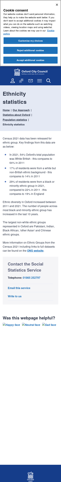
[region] (30, 33)
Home (6, 110)
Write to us (15, 296)
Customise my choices (30, 40)
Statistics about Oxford (16, 115)
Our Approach (21, 110)
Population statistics (15, 120)
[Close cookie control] (57, 4)
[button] (11, 325)
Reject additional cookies (30, 50)
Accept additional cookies (30, 60)
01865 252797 (31, 278)
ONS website (35, 250)
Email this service (19, 288)
